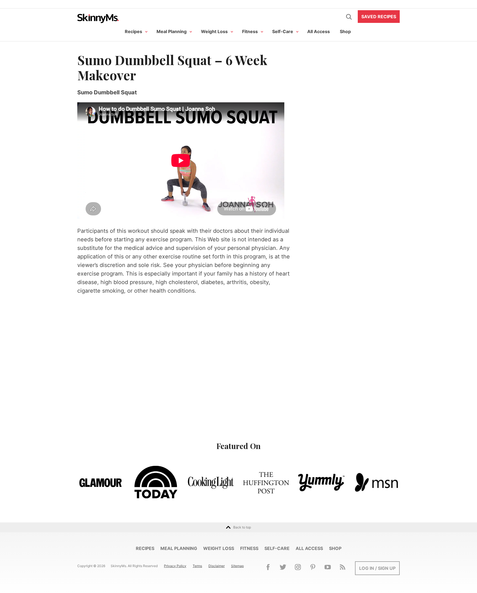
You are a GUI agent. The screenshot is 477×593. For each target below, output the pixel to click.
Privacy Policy (175, 566)
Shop (345, 31)
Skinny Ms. (98, 18)
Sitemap (237, 566)
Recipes (133, 31)
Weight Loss (214, 31)
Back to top (242, 527)
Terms (197, 566)
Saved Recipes (378, 16)
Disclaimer (216, 566)
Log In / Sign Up (377, 568)
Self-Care (282, 31)
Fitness (250, 31)
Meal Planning (172, 31)
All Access (318, 31)
